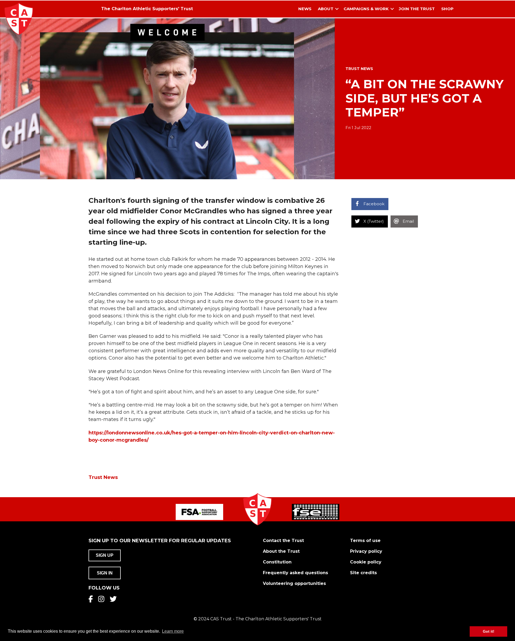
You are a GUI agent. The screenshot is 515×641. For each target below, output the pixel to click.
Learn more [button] (173, 631)
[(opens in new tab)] (199, 512)
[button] (336, 9)
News (304, 8)
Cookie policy (365, 562)
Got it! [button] (488, 631)
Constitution (277, 562)
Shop (447, 8)
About (325, 8)
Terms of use (365, 540)
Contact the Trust (283, 540)
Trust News (359, 68)
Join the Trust (417, 8)
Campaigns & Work (366, 8)
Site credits (363, 572)
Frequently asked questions (295, 572)
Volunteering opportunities (294, 583)
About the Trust (281, 551)
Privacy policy (366, 551)
